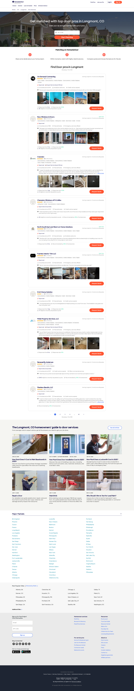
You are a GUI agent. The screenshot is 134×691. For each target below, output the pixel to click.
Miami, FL (97, 593)
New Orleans (53, 522)
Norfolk (88, 558)
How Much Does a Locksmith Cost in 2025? (102, 459)
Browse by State (31, 586)
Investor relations (106, 650)
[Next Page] (84, 414)
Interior (14, 5)
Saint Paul (52, 538)
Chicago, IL (71, 589)
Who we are (104, 642)
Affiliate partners (105, 657)
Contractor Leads (79, 647)
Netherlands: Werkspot (77, 674)
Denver (14, 550)
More (35, 5)
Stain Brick (53, 496)
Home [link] (13, 9)
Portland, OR (46, 601)
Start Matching (67, 37)
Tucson (14, 524)
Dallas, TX (97, 589)
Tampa (14, 569)
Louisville (52, 519)
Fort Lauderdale (17, 558)
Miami (14, 564)
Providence (89, 530)
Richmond (89, 561)
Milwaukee (89, 572)
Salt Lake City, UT (73, 601)
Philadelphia (90, 524)
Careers (103, 645)
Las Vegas (52, 547)
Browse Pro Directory (80, 621)
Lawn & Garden (28, 5)
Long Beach (16, 530)
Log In (110, 2)
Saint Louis (52, 544)
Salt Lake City (90, 555)
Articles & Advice (42, 5)
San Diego (15, 541)
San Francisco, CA (47, 604)
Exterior (20, 5)
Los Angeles (16, 533)
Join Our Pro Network (80, 642)
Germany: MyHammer (57, 674)
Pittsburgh (89, 527)
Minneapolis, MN (47, 597)
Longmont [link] (23, 9)
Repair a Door (17, 496)
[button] (43, 98)
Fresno (14, 527)
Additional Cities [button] (16, 609)
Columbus (52, 575)
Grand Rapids (53, 533)
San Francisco (16, 544)
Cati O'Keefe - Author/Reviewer (58, 456)
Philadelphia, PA (21, 601)
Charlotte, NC (46, 589)
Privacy (58, 678)
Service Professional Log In (81, 640)
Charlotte (52, 558)
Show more (101, 173)
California (62, 678)
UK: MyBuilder (87, 674)
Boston (51, 527)
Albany (51, 550)
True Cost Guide (105, 621)
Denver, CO (19, 593)
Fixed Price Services (79, 624)
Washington (16, 555)
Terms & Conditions (76, 681)
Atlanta (14, 572)
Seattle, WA (71, 604)
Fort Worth (89, 547)
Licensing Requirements (107, 634)
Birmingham (16, 519)
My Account (104, 619)
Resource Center (105, 624)
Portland (89, 519)
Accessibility (75, 678)
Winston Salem (54, 566)
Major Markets (18, 514)
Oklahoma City (53, 578)
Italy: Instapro (67, 674)
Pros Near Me (104, 629)
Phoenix (14, 522)
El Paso (88, 544)
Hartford (14, 552)
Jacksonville (16, 561)
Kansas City (52, 541)
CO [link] (18, 9)
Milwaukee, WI (20, 597)
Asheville (52, 555)
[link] (67, 79)
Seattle (88, 566)
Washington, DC (99, 604)
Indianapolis (16, 578)
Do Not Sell (68, 678)
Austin (88, 538)
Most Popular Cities (18, 586)
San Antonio (90, 552)
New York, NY (98, 597)
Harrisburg (89, 522)
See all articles (114, 428)
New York (52, 552)
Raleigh (51, 564)
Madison (88, 569)
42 (78, 414)
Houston (89, 550)
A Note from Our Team (107, 631)
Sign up (22, 635)
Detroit (51, 530)
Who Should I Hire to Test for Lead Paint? (101, 496)
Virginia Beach (90, 564)
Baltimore (52, 524)
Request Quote (96, 108)
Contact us (104, 652)
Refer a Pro (104, 626)
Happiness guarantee (107, 655)
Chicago (14, 575)
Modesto (15, 536)
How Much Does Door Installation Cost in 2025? (66, 460)
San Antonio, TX (99, 601)
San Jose (15, 547)
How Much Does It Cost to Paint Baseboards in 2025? (29, 460)
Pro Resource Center (79, 645)
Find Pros (76, 619)
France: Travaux (47, 674)
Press (102, 647)
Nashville (89, 536)
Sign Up (118, 2)
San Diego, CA (20, 604)
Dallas (88, 541)
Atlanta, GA (19, 589)
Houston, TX (45, 593)
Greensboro (53, 561)
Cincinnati (52, 569)
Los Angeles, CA (73, 593)
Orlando (14, 566)
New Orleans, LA (73, 597)
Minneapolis (53, 536)
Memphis (89, 533)
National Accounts (79, 650)
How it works (104, 640)
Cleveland (52, 572)
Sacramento (16, 538)
